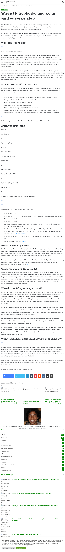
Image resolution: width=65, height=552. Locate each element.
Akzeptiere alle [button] (21, 548)
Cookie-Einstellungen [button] (8, 548)
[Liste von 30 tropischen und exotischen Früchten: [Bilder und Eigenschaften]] (6, 485)
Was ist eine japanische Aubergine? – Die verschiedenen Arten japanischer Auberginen (35, 506)
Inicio (3, 6)
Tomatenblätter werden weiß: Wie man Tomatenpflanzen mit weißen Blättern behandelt (36, 519)
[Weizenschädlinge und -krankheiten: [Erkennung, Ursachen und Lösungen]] (10, 392)
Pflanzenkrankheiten (7, 448)
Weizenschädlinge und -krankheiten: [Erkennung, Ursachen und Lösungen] (9, 401)
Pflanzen (4, 443)
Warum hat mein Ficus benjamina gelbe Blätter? (27, 534)
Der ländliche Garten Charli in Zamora (32, 402)
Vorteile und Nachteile (8, 464)
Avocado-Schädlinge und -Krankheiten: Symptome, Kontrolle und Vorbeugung (53, 401)
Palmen (4, 462)
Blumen (4, 454)
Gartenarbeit (9, 6)
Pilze (3, 467)
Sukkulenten (5, 451)
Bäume (4, 440)
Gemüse (4, 437)
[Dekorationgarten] (11, 2)
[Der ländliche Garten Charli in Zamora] (32, 393)
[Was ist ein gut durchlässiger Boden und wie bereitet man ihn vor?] (6, 498)
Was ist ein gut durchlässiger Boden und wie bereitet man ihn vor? (32, 493)
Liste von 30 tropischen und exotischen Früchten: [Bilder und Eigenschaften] (35, 479)
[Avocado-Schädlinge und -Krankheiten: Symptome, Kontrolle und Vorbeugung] (54, 392)
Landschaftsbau (6, 470)
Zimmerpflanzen (6, 445)
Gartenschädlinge (7, 456)
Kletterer (4, 459)
